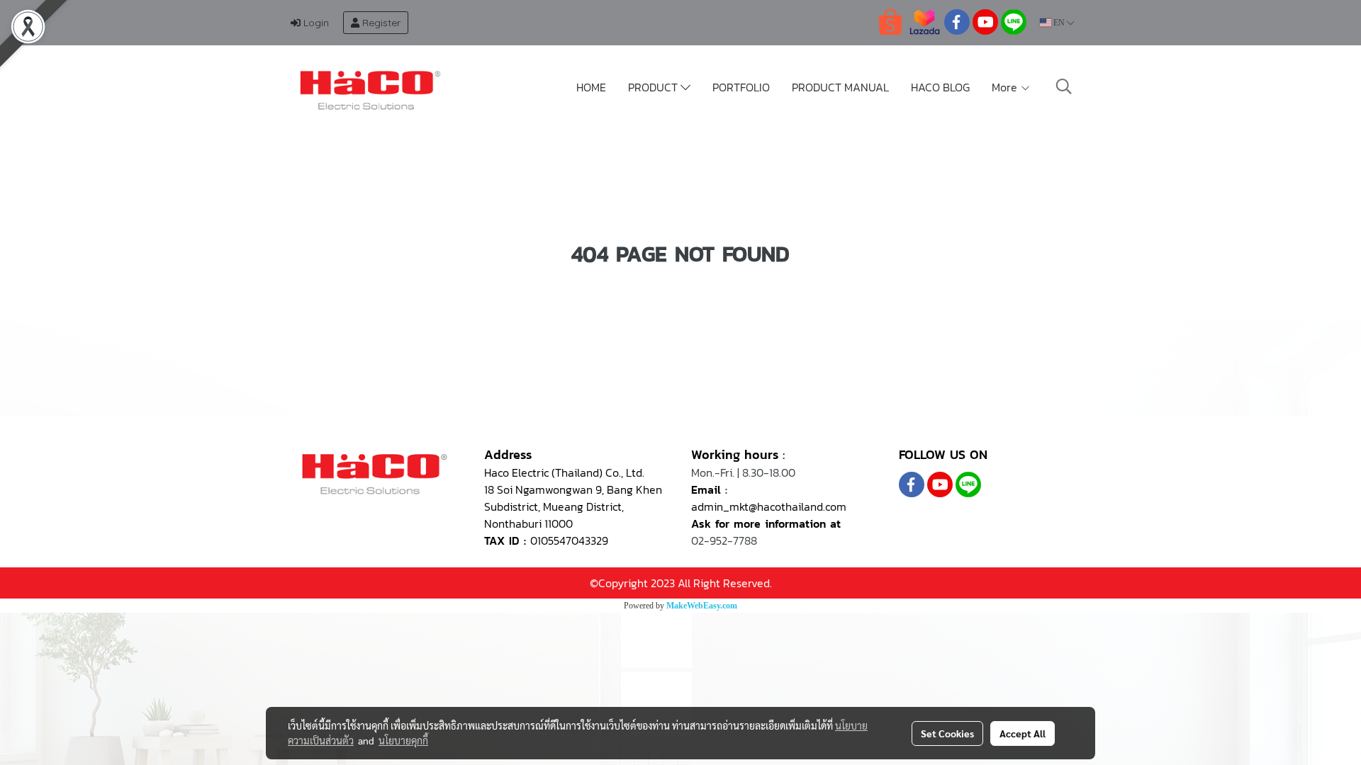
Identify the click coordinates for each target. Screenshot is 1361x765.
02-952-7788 (724, 540)
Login (315, 22)
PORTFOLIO (741, 87)
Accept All (1022, 733)
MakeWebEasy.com (701, 606)
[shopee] (890, 21)
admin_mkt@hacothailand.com (768, 506)
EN (1059, 23)
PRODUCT (654, 87)
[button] (1064, 86)
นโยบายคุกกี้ (403, 740)
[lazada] (924, 21)
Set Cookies (947, 733)
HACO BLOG (940, 87)
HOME (591, 87)
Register (380, 22)
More (1006, 87)
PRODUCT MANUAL (840, 87)
